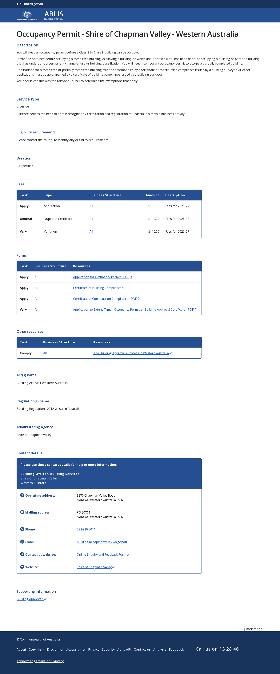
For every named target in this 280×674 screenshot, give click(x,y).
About (21, 649)
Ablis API (124, 649)
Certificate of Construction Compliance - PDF (106, 299)
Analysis (159, 649)
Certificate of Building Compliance (98, 288)
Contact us (142, 649)
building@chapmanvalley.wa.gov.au (102, 542)
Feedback (176, 649)
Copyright (37, 649)
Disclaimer (55, 649)
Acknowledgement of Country (40, 661)
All (91, 206)
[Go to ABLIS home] (40, 15)
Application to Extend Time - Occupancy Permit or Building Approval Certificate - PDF (135, 309)
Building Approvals (31, 599)
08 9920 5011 (86, 529)
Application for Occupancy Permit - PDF (102, 277)
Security (108, 649)
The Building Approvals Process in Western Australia (132, 353)
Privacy (94, 649)
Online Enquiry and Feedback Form (103, 554)
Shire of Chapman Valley (95, 567)
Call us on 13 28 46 (217, 649)
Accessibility (76, 649)
